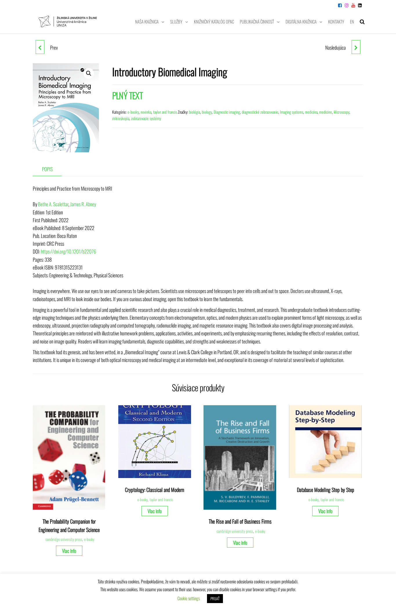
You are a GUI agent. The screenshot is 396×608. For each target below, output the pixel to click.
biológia (194, 112)
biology (207, 112)
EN (352, 21)
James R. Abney (83, 204)
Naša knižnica (147, 21)
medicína (311, 112)
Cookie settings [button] (188, 598)
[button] (88, 73)
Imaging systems (291, 112)
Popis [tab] (47, 169)
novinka (146, 112)
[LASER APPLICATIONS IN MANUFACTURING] (40, 47)
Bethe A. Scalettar (53, 204)
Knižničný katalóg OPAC (214, 21)
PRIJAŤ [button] (214, 598)
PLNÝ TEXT (127, 95)
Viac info (69, 550)
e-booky (133, 112)
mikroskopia (120, 118)
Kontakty (336, 21)
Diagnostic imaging (227, 112)
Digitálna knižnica (301, 21)
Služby (176, 21)
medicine (325, 112)
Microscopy (341, 112)
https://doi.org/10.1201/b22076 (68, 251)
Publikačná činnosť (257, 21)
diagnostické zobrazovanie (260, 112)
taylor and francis (165, 112)
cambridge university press (64, 539)
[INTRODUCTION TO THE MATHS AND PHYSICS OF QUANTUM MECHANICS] (356, 47)
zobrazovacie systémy (146, 118)
